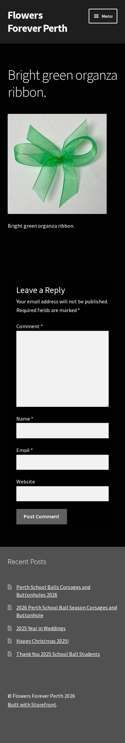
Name (24, 418)
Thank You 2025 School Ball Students (58, 654)
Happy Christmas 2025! (42, 641)
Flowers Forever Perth (37, 21)
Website (25, 481)
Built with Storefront (32, 704)
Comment (29, 326)
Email (24, 450)
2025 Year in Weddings (41, 628)
